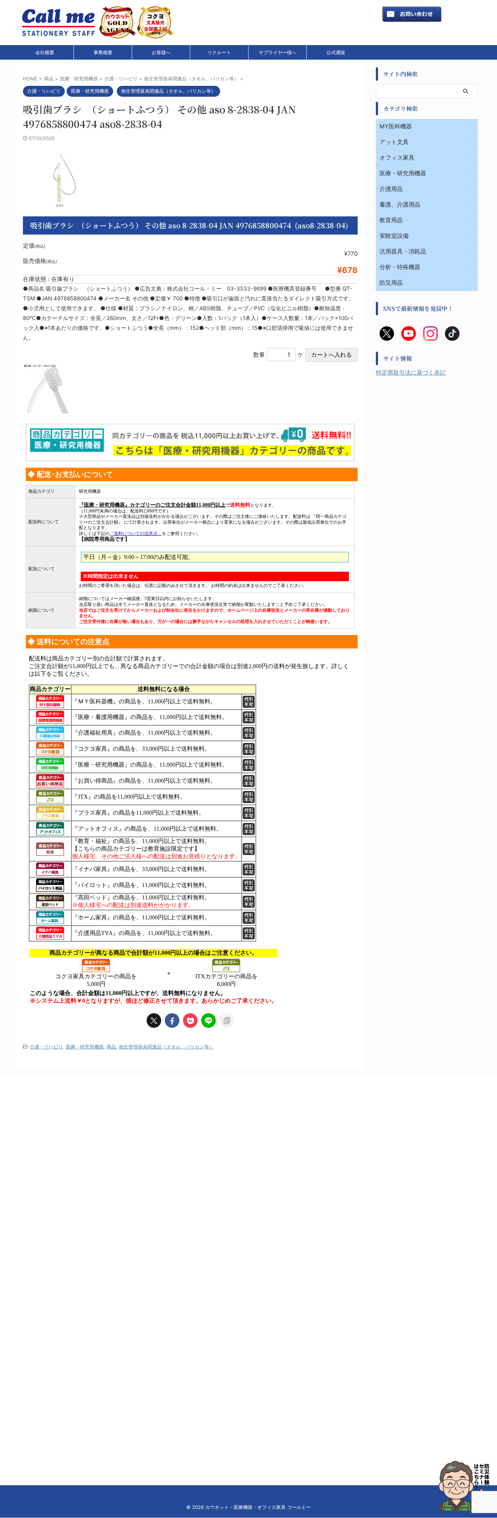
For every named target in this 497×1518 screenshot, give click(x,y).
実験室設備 (394, 235)
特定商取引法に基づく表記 (411, 372)
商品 (111, 1047)
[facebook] (172, 1020)
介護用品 (391, 188)
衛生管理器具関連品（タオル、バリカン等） (166, 1047)
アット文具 (394, 141)
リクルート (219, 52)
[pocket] (190, 1020)
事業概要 (103, 52)
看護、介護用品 (399, 204)
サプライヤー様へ (278, 52)
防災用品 (391, 282)
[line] (208, 1020)
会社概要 (44, 52)
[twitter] (154, 1020)
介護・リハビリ (46, 1047)
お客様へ (161, 52)
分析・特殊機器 (399, 267)
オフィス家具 (396, 157)
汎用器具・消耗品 (402, 251)
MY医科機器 (395, 126)
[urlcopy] (226, 1020)
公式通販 (335, 52)
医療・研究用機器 (85, 1047)
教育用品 (391, 220)
